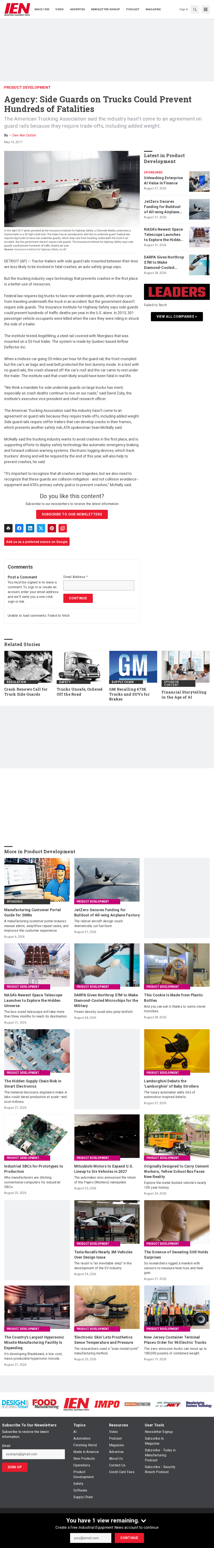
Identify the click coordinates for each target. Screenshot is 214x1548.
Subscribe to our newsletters (72, 514)
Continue (129, 1538)
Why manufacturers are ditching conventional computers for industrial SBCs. (32, 1182)
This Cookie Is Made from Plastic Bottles (173, 997)
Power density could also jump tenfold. (103, 1012)
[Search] (195, 9)
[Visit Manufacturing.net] (168, 1404)
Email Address (75, 577)
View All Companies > (177, 317)
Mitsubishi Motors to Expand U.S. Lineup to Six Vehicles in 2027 (103, 1169)
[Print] (8, 528)
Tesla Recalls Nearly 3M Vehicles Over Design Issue (103, 1254)
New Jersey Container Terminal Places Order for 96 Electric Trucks (175, 1340)
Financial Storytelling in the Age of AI (184, 695)
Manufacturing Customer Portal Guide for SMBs (32, 912)
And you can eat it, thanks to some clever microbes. (175, 1009)
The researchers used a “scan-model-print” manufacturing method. (106, 1351)
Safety (65, 682)
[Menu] (205, 9)
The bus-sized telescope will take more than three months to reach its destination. (36, 1014)
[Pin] (52, 528)
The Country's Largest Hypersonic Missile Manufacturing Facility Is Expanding (34, 1342)
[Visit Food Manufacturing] (46, 1404)
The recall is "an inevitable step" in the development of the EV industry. (103, 1265)
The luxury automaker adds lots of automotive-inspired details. (169, 1094)
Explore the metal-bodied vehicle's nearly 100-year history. (175, 1185)
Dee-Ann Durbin (24, 135)
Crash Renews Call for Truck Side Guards (25, 692)
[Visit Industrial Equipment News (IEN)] (76, 1404)
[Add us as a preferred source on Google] (63, 528)
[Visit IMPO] (107, 1404)
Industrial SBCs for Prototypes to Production (33, 1169)
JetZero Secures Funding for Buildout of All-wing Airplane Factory (162, 207)
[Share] (19, 528)
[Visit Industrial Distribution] (137, 1404)
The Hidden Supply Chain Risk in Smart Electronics (32, 1083)
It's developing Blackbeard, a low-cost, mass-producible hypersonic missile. (33, 1356)
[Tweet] (41, 528)
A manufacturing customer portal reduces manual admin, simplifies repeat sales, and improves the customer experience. (36, 926)
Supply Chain (123, 682)
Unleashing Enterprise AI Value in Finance (163, 180)
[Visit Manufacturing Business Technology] (199, 1404)
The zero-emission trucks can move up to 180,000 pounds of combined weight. (175, 1351)
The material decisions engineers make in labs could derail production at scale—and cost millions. (35, 1097)
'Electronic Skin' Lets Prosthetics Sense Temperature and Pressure (103, 1340)
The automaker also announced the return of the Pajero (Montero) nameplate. (105, 1179)
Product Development (27, 87)
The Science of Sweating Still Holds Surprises (176, 1254)
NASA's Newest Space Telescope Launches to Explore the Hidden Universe (163, 235)
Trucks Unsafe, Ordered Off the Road (80, 692)
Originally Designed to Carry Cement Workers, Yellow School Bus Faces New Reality (176, 1171)
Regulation (16, 682)
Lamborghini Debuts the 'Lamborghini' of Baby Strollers (171, 1083)
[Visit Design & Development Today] (15, 1404)
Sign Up (15, 1467)
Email (6, 1446)
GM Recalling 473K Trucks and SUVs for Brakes (129, 694)
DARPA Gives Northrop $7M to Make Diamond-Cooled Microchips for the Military (164, 262)
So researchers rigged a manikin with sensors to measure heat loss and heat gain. (173, 1268)
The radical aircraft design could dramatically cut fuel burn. (98, 923)
